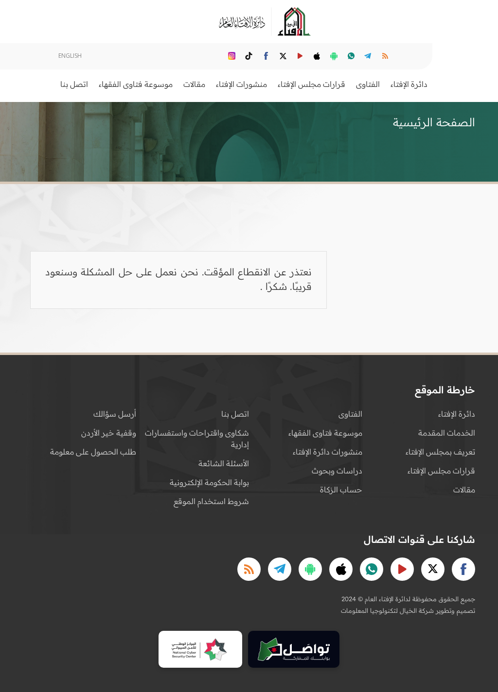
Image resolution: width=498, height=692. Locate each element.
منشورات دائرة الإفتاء (327, 451)
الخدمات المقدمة (446, 433)
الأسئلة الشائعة (223, 463)
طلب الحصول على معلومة (93, 451)
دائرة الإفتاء (456, 414)
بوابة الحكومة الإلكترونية (209, 482)
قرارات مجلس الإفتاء (441, 470)
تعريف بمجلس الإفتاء (440, 451)
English (70, 55)
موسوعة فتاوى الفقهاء (325, 433)
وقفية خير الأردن (108, 433)
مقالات (464, 489)
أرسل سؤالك (114, 414)
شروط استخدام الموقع (211, 501)
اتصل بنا (74, 84)
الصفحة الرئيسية (434, 122)
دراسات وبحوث (337, 470)
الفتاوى (350, 414)
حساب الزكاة (341, 489)
